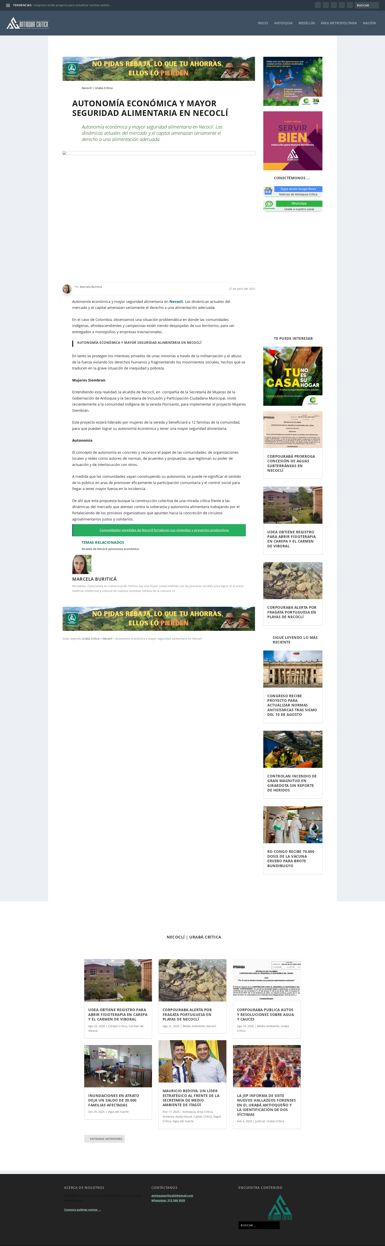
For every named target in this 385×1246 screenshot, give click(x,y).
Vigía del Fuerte (118, 1112)
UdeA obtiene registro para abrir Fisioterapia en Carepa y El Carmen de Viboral (291, 539)
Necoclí (87, 88)
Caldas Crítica (203, 1116)
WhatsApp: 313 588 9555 (168, 1215)
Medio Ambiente (194, 1026)
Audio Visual (183, 1116)
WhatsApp (299, 203)
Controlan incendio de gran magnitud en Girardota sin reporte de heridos (292, 783)
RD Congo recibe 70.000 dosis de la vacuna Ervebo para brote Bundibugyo (290, 858)
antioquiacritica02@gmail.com (172, 1210)
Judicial (260, 1121)
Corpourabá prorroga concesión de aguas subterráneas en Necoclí (291, 463)
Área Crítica (205, 1112)
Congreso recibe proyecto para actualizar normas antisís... (72, 5)
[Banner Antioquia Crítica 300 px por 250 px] (292, 105)
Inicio (263, 23)
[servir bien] (292, 169)
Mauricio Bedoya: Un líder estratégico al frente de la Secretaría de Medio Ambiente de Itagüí (191, 1097)
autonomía (115, 549)
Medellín (307, 23)
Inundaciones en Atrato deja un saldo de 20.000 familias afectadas (113, 1100)
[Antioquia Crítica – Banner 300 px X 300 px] (292, 405)
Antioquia (283, 23)
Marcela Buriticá (91, 287)
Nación (369, 23)
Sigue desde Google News (298, 189)
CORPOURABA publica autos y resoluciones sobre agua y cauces (265, 1014)
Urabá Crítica (104, 88)
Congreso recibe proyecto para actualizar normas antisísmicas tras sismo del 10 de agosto (292, 705)
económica (131, 549)
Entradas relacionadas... (111, 927)
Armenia (168, 1116)
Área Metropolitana (339, 23)
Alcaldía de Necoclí (94, 549)
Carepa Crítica (117, 1026)
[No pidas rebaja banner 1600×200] (159, 80)
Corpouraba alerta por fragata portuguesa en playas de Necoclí (292, 612)
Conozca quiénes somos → (82, 1224)
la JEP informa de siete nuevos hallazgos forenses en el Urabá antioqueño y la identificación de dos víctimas (266, 1105)
